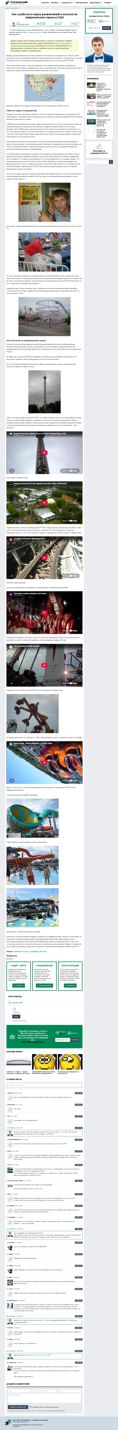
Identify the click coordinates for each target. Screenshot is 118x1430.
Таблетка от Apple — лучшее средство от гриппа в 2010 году (18, 1072)
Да (15, 1008)
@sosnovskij (26, 30)
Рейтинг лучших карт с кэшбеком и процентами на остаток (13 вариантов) (104, 123)
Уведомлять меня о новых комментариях (45, 1407)
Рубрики (107, 2)
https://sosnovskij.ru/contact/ (39, 1355)
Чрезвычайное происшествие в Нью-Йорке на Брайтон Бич (43, 1072)
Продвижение (44, 965)
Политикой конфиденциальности (54, 1411)
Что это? (17, 1012)
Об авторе (45, 2)
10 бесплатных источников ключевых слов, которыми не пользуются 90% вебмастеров (102, 133)
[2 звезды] (16, 951)
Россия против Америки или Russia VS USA (68, 1072)
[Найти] (111, 162)
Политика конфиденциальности (22, 1424)
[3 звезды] (17, 951)
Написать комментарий (16, 1085)
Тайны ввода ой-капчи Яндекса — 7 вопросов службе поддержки (104, 96)
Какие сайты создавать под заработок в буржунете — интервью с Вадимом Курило (104, 86)
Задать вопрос (95, 2)
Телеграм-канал (81, 2)
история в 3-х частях (34, 32)
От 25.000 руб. (18, 985)
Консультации (70, 965)
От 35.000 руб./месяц (44, 985)
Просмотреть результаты (19, 1021)
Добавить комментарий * (18, 1407)
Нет (15, 1010)
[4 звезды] (18, 951)
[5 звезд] (20, 951)
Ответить (79, 1093)
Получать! (74, 1039)
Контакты (54, 2)
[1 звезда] (15, 951)
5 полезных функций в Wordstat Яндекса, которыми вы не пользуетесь (104, 104)
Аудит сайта (18, 965)
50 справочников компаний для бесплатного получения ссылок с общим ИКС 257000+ (103, 113)
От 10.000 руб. (70, 985)
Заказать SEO (67, 2)
